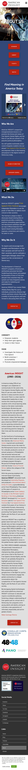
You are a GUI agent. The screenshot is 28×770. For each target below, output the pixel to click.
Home (4, 733)
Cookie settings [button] (6, 766)
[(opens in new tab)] (14, 633)
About (4, 748)
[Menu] (26, 3)
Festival (5, 741)
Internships (5, 744)
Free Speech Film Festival (15, 148)
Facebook (5, 712)
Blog (4, 737)
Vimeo (4, 705)
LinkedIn (5, 719)
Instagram (5, 716)
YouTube (5, 709)
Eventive (5, 702)
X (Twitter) (5, 723)
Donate (5, 751)
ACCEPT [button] (14, 766)
